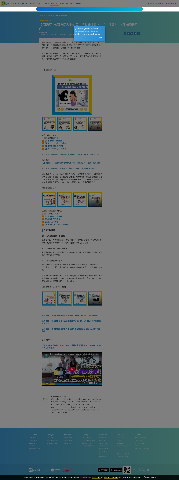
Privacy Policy (96, 477)
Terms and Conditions (111, 477)
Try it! (100, 38)
